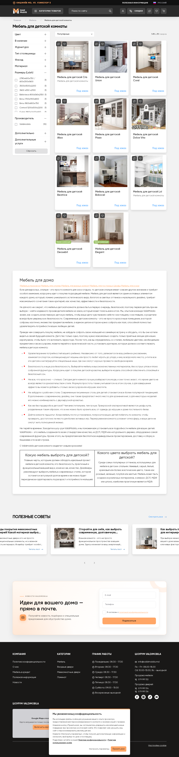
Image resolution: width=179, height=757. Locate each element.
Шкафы (117, 286)
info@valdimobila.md (148, 662)
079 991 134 (143, 688)
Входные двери (65, 667)
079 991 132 (143, 680)
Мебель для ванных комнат (75, 286)
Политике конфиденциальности (92, 740)
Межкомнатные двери (68, 672)
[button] (110, 11)
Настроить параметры (99, 749)
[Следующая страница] (94, 563)
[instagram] (143, 697)
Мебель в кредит (21, 672)
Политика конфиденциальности (29, 662)
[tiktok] (150, 697)
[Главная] (20, 11)
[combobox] (89, 11)
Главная (17, 20)
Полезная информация (135, 3)
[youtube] (156, 697)
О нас (16, 667)
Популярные (63, 34)
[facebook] (137, 697)
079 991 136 (143, 692)
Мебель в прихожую (30, 286)
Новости (17, 682)
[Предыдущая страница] (84, 563)
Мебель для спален (51, 286)
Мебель (32, 20)
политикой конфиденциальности (133, 612)
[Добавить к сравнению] (58, 44)
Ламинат (61, 677)
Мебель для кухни (130, 286)
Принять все (119, 749)
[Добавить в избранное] (64, 44)
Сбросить (31, 151)
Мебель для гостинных (101, 286)
